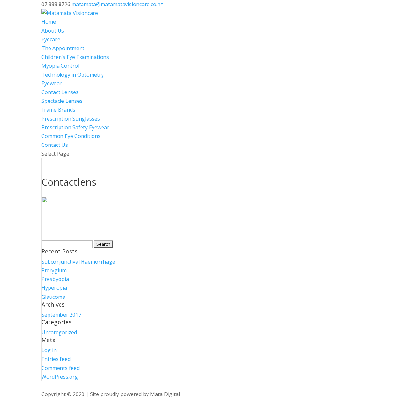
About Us (52, 30)
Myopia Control (60, 65)
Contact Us (54, 144)
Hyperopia (54, 287)
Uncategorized (59, 332)
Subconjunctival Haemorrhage (78, 261)
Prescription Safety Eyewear (75, 127)
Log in (49, 350)
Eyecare (50, 39)
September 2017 (61, 314)
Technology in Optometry (72, 74)
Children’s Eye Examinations (75, 56)
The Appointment (62, 48)
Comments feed (60, 368)
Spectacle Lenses (61, 100)
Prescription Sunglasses (70, 118)
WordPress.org (59, 376)
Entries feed (56, 358)
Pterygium (54, 270)
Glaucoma (53, 296)
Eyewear (51, 83)
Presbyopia (55, 279)
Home (48, 21)
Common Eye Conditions (71, 136)
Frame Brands (58, 109)
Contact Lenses (60, 92)
